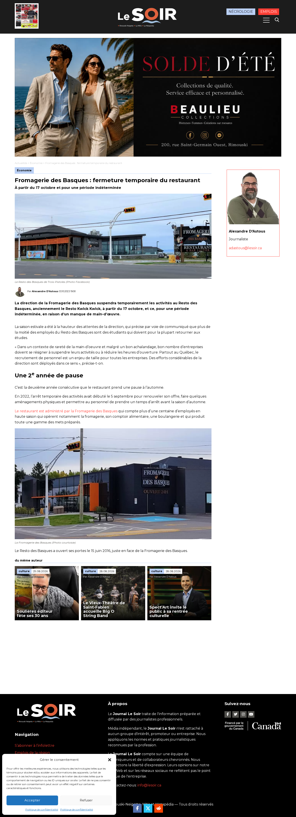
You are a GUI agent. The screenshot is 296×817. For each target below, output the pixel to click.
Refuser (86, 800)
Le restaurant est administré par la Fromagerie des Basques (66, 411)
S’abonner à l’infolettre (34, 745)
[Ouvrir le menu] (266, 20)
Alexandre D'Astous (45, 291)
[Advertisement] (113, 652)
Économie (36, 163)
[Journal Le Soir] (148, 16)
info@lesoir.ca (149, 785)
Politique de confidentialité (41, 809)
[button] (109, 760)
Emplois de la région (32, 753)
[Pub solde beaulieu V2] (148, 97)
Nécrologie (241, 12)
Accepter (32, 800)
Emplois (268, 12)
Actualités (21, 163)
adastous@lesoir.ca (245, 248)
